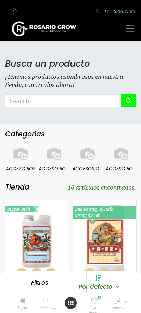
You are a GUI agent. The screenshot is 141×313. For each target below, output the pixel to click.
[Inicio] (23, 301)
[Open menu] (70, 303)
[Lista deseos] (94, 301)
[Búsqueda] (46, 301)
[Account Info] (118, 301)
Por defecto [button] (96, 287)
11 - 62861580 (120, 11)
